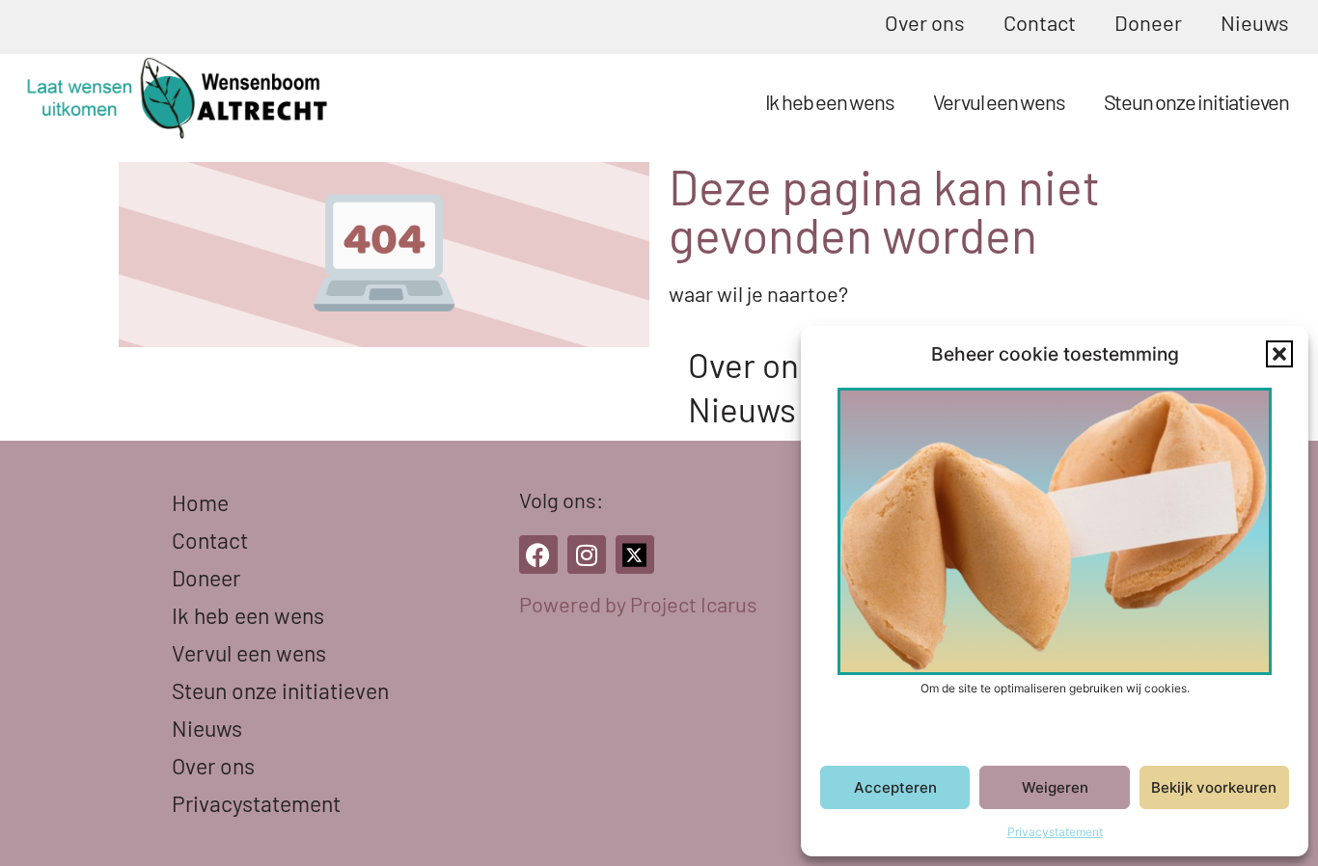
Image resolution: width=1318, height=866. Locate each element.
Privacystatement (1055, 832)
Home (200, 502)
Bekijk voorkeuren (1214, 787)
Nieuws (1255, 22)
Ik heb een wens (829, 101)
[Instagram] (586, 554)
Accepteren (895, 787)
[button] (1279, 354)
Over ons (925, 22)
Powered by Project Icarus (638, 603)
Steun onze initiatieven (1196, 101)
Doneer (1148, 22)
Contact (1039, 22)
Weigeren (1055, 787)
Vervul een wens (999, 101)
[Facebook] (538, 554)
